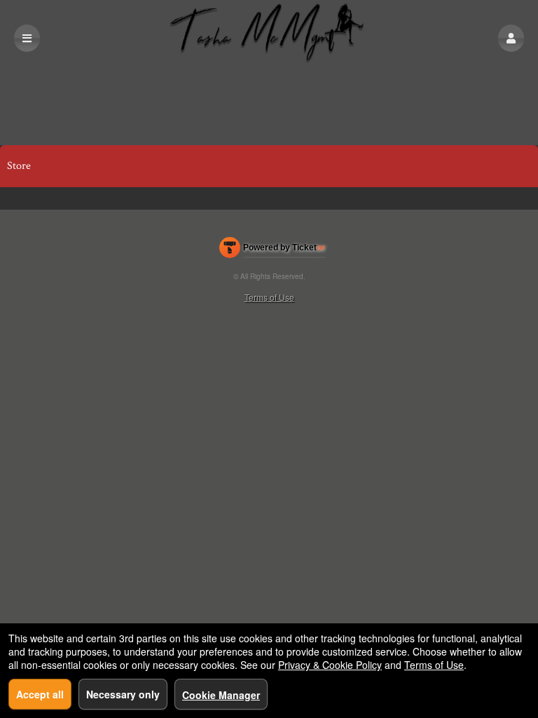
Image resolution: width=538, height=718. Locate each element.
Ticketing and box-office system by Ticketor (272, 250)
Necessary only (123, 694)
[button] (511, 38)
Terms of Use (269, 297)
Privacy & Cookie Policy (330, 665)
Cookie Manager (221, 695)
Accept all (40, 694)
